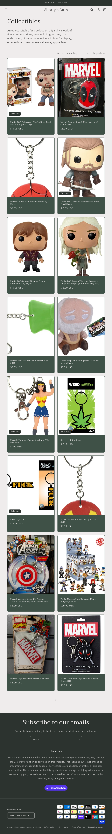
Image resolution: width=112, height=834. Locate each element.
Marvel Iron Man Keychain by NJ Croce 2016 (79, 521)
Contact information (95, 827)
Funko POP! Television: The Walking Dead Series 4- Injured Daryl (30, 123)
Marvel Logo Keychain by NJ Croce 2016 (29, 678)
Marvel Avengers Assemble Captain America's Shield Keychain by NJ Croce (29, 600)
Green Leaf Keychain (71, 440)
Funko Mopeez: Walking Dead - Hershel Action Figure (80, 361)
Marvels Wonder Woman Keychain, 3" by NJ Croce (30, 441)
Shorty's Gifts (19, 827)
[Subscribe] (79, 739)
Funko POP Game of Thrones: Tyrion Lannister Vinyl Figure (28, 282)
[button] (6, 10)
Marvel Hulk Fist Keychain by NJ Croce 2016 (29, 361)
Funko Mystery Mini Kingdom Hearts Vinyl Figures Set (79, 600)
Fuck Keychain (17, 520)
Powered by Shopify (33, 827)
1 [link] (48, 700)
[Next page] (64, 700)
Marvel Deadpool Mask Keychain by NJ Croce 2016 (79, 123)
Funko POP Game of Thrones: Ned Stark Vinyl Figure (80, 203)
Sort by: (60, 53)
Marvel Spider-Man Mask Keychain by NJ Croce (30, 203)
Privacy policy (63, 827)
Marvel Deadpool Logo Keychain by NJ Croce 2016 (79, 679)
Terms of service (78, 827)
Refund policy (49, 827)
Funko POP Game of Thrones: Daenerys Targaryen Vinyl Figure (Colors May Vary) (80, 282)
